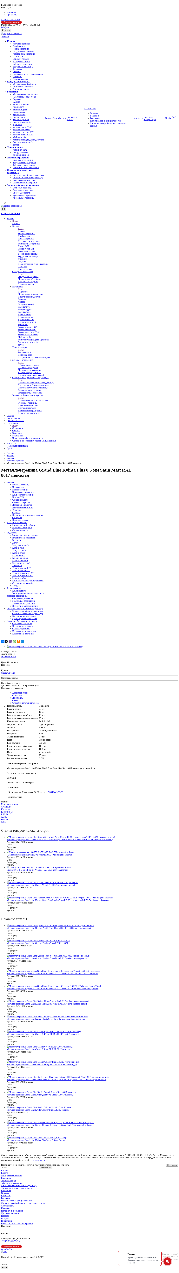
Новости (5, 1216)
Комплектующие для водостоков (28, 140)
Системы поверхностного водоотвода (36, 382)
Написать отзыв (14, 797)
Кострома (11, 12)
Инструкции (7, 1221)
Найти (4, 1268)
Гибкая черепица (21, 49)
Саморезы (17, 76)
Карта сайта (6, 1259)
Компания (6, 1190)
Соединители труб (21, 122)
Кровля (11, 41)
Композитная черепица (24, 54)
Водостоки (12, 92)
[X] (6, 641)
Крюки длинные (21, 117)
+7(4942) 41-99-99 (54, 792)
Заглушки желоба (21, 104)
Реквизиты (95, 118)
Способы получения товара (25, 703)
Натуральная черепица (23, 51)
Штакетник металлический (26, 167)
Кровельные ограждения (24, 195)
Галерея (48, 118)
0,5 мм (4, 817)
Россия (4, 819)
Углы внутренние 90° (23, 134)
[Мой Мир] (22, 641)
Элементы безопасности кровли (23, 185)
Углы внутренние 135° (23, 132)
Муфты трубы (19, 137)
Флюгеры (17, 69)
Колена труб (18, 107)
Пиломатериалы (20, 79)
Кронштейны (19, 114)
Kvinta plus (6, 809)
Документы (17, 698)
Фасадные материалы (18, 81)
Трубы (16, 145)
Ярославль (12, 14)
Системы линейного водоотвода (28, 175)
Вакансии (94, 116)
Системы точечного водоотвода (28, 177)
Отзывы (94, 113)
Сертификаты (59, 118)
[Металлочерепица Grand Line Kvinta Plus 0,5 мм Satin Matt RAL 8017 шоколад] (45, 646)
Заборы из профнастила (24, 165)
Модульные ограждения (24, 162)
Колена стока (19, 112)
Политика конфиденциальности (105, 121)
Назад (15, 221)
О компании (90, 108)
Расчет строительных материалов (17, 1223)
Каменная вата (20, 150)
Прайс (168, 118)
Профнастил (19, 46)
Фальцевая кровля (21, 61)
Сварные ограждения (23, 160)
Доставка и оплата (72, 118)
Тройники (17, 124)
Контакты (138, 118)
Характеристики (20, 693)
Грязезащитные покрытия (25, 182)
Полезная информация (150, 118)
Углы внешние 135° (22, 127)
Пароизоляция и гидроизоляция (28, 74)
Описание (17, 695)
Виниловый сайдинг (23, 86)
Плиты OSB (18, 56)
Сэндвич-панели (21, 59)
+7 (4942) (10, 19)
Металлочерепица (21, 44)
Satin (3, 822)
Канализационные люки (24, 180)
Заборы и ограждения (18, 157)
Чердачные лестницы (23, 66)
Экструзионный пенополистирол (21, 153)
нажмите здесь (38, 1160)
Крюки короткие (21, 119)
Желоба (16, 102)
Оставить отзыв (8, 656)
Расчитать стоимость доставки (21, 773)
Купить (4, 670)
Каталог (5, 36)
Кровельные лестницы (23, 198)
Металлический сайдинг (24, 84)
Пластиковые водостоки (24, 97)
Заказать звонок (11, 22)
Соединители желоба (23, 142)
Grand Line (6, 807)
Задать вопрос (8, 654)
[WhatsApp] (14, 641)
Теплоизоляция (15, 147)
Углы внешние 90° (21, 129)
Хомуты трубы (20, 109)
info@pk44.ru (7, 27)
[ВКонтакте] (2, 641)
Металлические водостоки (25, 94)
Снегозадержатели (21, 193)
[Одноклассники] (18, 641)
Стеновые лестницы (22, 188)
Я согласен (172, 1165)
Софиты (17, 71)
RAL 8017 (6, 814)
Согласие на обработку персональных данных (23, 1203)
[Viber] (10, 641)
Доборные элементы (22, 64)
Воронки (17, 99)
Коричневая (6, 812)
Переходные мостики (23, 190)
